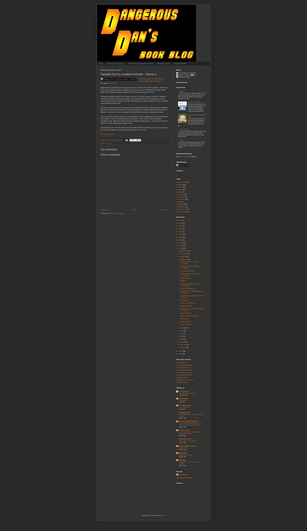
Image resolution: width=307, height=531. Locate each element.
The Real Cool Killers (187, 303)
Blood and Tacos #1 (186, 321)
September (184, 259)
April (181, 339)
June (182, 333)
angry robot (182, 182)
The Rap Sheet (184, 391)
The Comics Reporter (185, 365)
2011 (180, 351)
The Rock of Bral (185, 278)
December (183, 251)
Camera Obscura (185, 313)
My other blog (182, 377)
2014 (180, 243)
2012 (180, 248)
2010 (180, 354)
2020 (180, 226)
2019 (180, 229)
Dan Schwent (183, 474)
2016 (180, 237)
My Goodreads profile (185, 370)
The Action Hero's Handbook (189, 316)
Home (101, 64)
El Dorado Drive (183, 400)
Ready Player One (186, 324)
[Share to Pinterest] (140, 140)
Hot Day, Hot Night (186, 306)
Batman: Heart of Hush (187, 288)
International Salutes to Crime (187, 393)
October (183, 256)
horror (180, 192)
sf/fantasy (181, 204)
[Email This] (131, 140)
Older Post (165, 210)
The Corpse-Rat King (187, 271)
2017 (180, 234)
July (181, 331)
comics (108, 143)
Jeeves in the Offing (194, 102)
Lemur (181, 140)
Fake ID (181, 91)
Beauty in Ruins (184, 412)
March (182, 342)
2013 (180, 246)
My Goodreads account (116, 64)
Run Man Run (184, 300)
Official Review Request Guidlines (141, 64)
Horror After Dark (185, 439)
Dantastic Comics (163, 64)
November (183, 254)
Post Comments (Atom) (117, 213)
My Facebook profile (184, 372)
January (183, 347)
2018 (180, 232)
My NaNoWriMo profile (185, 375)
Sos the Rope (183, 129)
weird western (182, 209)
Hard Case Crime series (186, 380)
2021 (180, 223)
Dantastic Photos (180, 64)
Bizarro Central (183, 382)
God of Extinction (184, 407)
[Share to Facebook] (137, 140)
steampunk (181, 207)
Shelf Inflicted (182, 363)
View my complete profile (184, 478)
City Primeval (184, 319)
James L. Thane (184, 430)
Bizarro (180, 185)
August (182, 328)
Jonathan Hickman (154, 81)
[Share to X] (135, 140)
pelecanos (181, 199)
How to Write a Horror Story (187, 441)
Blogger (162, 515)
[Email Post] (126, 140)
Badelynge (182, 460)
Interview (181, 194)
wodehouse (182, 211)
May (181, 336)
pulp (179, 202)
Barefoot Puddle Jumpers (187, 446)
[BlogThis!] (133, 140)
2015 (180, 240)
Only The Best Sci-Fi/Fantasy (188, 421)
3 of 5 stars (112, 83)
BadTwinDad (183, 453)
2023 (180, 220)
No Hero (182, 281)
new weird (181, 197)
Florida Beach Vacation (185, 455)
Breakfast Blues (183, 448)
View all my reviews (108, 134)
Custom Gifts (184, 157)
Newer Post (105, 210)
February (183, 345)
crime (180, 190)
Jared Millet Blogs (185, 405)
